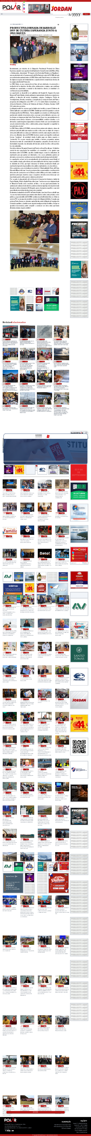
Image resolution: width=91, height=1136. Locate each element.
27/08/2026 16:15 (27, 1026)
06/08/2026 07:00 (60, 406)
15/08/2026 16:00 (60, 361)
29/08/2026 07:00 (27, 676)
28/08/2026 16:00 (44, 793)
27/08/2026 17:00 (62, 986)
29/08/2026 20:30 (10, 559)
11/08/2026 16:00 (9, 383)
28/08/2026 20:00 (62, 722)
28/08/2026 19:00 (62, 746)
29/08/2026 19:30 (45, 559)
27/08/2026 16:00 (44, 1026)
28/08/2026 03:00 (9, 906)
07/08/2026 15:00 (26, 406)
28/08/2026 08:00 (26, 339)
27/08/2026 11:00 (9, 1106)
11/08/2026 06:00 (26, 383)
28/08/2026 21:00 (27, 722)
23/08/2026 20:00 (9, 361)
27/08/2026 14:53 (9, 1066)
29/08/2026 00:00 (44, 699)
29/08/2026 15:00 (27, 629)
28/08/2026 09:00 (9, 339)
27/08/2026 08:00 (62, 1106)
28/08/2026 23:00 (62, 699)
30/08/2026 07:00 (10, 513)
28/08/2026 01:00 (44, 906)
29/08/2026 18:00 (27, 606)
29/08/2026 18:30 (9, 606)
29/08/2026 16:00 (9, 629)
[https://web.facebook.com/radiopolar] (24, 5)
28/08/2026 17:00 (27, 793)
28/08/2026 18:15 (27, 769)
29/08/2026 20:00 (27, 559)
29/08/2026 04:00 (9, 699)
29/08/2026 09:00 (62, 653)
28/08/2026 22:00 (9, 722)
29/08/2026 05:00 (62, 676)
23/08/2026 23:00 (60, 339)
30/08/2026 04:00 (63, 513)
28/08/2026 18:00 (44, 769)
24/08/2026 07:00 (43, 339)
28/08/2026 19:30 (27, 746)
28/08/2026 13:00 (27, 816)
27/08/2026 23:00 (9, 946)
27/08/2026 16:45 (9, 1026)
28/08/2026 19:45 (9, 746)
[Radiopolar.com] (2, 14)
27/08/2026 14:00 (27, 1066)
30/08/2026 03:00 (10, 536)
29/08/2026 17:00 (62, 606)
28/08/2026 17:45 (62, 769)
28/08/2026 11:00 (9, 839)
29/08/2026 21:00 (63, 536)
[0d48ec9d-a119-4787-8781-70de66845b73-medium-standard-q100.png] (12, 10)
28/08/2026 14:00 (9, 816)
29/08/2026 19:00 (63, 559)
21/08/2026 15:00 (26, 361)
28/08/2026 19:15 (44, 746)
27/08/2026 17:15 (44, 986)
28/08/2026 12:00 (44, 816)
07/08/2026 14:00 (43, 406)
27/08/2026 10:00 (27, 1106)
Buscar (86, 14)
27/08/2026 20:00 (62, 946)
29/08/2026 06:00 (44, 676)
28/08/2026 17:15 (9, 793)
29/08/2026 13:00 (62, 629)
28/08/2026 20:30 (44, 722)
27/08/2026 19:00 (9, 986)
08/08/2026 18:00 (9, 406)
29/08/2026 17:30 (44, 606)
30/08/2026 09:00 (45, 490)
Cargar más (35, 1112)
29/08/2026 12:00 (9, 653)
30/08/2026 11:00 (10, 490)
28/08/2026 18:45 (9, 769)
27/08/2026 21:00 (44, 946)
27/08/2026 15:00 (62, 1026)
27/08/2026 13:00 (44, 1066)
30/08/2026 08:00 (63, 490)
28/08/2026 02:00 (27, 906)
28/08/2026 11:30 (62, 816)
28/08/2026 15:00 (62, 793)
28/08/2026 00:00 (62, 906)
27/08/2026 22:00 (27, 946)
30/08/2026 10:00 (27, 490)
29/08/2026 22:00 (45, 536)
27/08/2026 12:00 (62, 1066)
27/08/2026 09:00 (44, 1106)
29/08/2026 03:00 (27, 699)
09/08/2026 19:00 (60, 383)
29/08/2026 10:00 (44, 653)
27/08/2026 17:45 (27, 986)
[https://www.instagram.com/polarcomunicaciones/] (24, 9)
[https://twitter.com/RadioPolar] (24, 7)
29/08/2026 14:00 (44, 629)
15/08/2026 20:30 (43, 361)
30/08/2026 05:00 (45, 513)
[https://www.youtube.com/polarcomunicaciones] (24, 11)
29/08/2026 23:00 (27, 536)
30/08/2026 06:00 (27, 513)
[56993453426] (24, 3)
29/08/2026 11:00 (27, 653)
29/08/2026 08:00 (9, 676)
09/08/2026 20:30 (43, 383)
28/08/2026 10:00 (27, 839)
